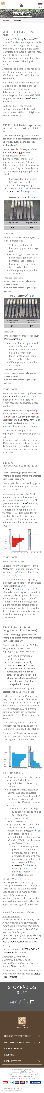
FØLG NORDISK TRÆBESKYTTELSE (20, 1042)
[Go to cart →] (22, 5)
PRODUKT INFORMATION (16, 1048)
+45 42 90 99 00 (27, 1074)
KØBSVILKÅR (10, 1054)
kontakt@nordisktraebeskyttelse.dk (22, 1076)
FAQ (13, 966)
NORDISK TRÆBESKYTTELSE (17, 1036)
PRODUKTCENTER (12, 1061)
